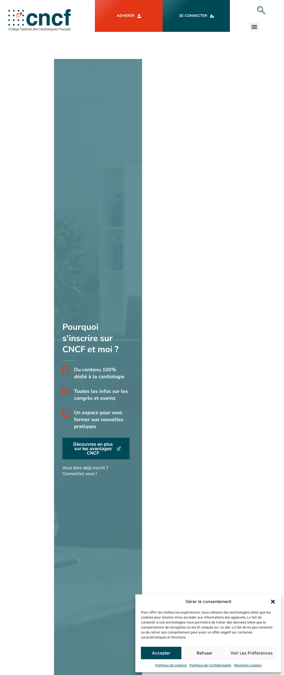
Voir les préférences (251, 653)
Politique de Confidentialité (210, 665)
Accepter (161, 653)
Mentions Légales (248, 665)
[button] (273, 601)
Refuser (204, 653)
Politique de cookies (171, 665)
